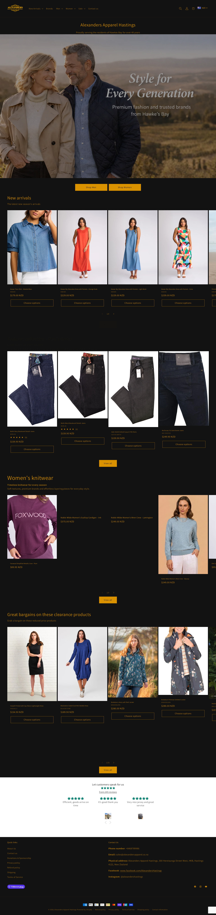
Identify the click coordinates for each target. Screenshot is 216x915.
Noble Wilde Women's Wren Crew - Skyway (175, 579)
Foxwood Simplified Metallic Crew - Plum (23, 563)
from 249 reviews (108, 791)
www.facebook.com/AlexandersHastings (141, 870)
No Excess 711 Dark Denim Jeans (173, 430)
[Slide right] (113, 313)
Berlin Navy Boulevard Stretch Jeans (22, 431)
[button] (35, 9)
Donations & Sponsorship (19, 858)
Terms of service (128, 909)
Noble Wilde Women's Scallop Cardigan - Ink (81, 517)
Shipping (11, 872)
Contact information (160, 909)
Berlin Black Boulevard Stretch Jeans (73, 423)
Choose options (32, 302)
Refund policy (13, 867)
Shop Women (125, 187)
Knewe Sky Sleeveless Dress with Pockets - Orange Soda (79, 289)
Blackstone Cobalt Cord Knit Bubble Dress (74, 706)
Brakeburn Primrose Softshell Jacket (173, 700)
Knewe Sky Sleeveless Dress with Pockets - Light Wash (128, 289)
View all (108, 324)
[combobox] (202, 8)
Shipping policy (143, 909)
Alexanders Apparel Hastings (65, 909)
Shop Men (91, 187)
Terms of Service (15, 877)
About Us (11, 848)
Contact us (12, 853)
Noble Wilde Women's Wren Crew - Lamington (132, 517)
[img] (108, 788)
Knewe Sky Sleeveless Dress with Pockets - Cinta (177, 289)
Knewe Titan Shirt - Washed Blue (21, 289)
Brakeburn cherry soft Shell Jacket (122, 702)
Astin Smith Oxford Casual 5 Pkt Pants (123, 432)
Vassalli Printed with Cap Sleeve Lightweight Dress (26, 706)
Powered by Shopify (84, 909)
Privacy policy (13, 862)
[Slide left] (102, 313)
